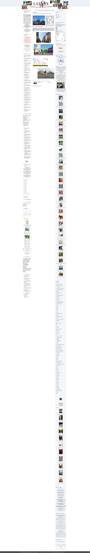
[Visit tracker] (61, 547)
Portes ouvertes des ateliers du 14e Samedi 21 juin (27, 83)
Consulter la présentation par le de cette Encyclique (61, 506)
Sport (57, 380)
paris (24, 271)
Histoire (57, 327)
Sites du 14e (58, 375)
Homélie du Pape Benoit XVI (60, 493)
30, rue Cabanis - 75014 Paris (59, 25)
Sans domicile (58, 365)
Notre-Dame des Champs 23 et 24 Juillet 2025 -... (27, 70)
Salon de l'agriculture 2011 (61, 133)
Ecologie (57, 312)
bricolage (57, 299)
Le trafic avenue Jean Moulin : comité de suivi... (27, 137)
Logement (57, 341)
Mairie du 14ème (58, 345)
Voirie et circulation (59, 390)
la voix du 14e (26, 270)
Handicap (57, 326)
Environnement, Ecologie (59, 319)
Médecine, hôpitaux (59, 347)
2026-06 (25, 182)
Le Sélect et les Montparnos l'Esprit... (27, 68)
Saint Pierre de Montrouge (26, 295)
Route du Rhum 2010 (61, 270)
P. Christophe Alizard (27, 45)
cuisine (57, 306)
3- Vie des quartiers (59, 284)
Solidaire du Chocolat (61, 226)
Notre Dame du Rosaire (27, 287)
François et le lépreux (27, 231)
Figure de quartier (58, 323)
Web (57, 393)
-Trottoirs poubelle (25, 122)
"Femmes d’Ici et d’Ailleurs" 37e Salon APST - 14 (27, 65)
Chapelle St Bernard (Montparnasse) (27, 278)
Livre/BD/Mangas (58, 340)
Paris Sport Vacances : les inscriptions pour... (27, 92)
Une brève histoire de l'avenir (27, 251)
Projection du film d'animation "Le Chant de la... (27, 108)
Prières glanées (27, 244)
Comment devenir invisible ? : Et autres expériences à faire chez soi (27, 226)
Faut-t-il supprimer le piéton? (27, 115)
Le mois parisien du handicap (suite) (27, 77)
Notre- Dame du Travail (59, 351)
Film (56, 324)
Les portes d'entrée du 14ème (61, 207)
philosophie (58, 355)
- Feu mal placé (25, 125)
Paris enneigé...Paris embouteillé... (26, 118)
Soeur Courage (27, 247)
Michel (25, 134)
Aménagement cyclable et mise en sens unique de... (27, 155)
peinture (57, 354)
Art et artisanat (58, 298)
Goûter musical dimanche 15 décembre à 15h (27, 105)
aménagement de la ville (59, 295)
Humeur (57, 330)
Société (57, 376)
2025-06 (25, 186)
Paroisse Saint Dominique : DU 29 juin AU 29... (27, 61)
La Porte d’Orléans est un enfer (27, 145)
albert (25, 142)
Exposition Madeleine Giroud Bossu (61, 164)
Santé (57, 366)
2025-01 (25, 188)
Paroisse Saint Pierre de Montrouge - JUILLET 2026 (27, 56)
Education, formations (59, 313)
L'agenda (56, 31)
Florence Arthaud (60, 100)
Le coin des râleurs (59, 337)
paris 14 (25, 266)
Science (57, 368)
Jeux (57, 334)
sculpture (57, 369)
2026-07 (25, 181)
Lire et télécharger (60, 504)
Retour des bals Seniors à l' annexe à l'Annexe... (27, 140)
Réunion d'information (59, 361)
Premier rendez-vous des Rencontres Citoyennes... (27, 110)
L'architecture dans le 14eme (60, 344)
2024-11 (25, 191)
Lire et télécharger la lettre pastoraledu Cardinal (60, 500)
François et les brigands (27, 239)
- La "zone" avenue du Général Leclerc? (26, 124)
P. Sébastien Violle (27, 46)
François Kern (61, 170)
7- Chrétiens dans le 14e (59, 289)
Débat (57, 309)
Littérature (57, 338)
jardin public (58, 333)
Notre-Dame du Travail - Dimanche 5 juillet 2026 (27, 63)
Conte (57, 305)
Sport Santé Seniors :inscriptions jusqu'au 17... (27, 135)
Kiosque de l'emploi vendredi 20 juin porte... (27, 88)
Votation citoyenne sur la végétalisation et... (27, 97)
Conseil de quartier (59, 303)
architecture (58, 296)
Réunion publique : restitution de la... (27, 72)
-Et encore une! (25, 119)
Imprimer (50, 82)
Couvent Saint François (27, 280)
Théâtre (57, 383)
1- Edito (57, 282)
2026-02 (25, 183)
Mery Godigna (61, 176)
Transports (57, 386)
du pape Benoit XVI (60, 497)
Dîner (57, 310)
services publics (58, 372)
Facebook (40, 82)
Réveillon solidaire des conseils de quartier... (27, 157)
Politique (57, 359)
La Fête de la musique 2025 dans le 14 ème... (27, 80)
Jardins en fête (61, 257)
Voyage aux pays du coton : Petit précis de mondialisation (27, 253)
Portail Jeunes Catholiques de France (27, 290)
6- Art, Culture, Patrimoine (59, 288)
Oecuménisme (58, 352)
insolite (57, 331)
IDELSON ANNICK (27, 156)
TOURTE (25, 136)
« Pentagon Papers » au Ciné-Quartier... (27, 102)
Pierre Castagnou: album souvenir (61, 201)
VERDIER (25, 153)
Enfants (57, 317)
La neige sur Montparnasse (61, 139)
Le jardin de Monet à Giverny (61, 145)
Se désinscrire (59, 16)
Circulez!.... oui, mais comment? (26, 116)
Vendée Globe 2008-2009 (60, 195)
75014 (24, 267)
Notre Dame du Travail (27, 288)
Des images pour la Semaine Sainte (61, 158)
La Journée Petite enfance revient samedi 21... (27, 86)
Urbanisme (57, 387)
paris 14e (25, 263)
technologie (58, 382)
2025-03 (25, 187)
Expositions (58, 320)
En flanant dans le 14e (59, 316)
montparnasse (27, 259)
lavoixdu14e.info (29, 199)
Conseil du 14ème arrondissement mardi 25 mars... (27, 95)
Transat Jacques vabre (61, 232)
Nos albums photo (58, 94)
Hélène (25, 139)
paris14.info (24, 205)
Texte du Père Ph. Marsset (61, 509)
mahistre (25, 130)
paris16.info (24, 204)
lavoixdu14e (26, 260)
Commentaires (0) (35, 82)
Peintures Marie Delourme (61, 189)
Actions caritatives (58, 292)
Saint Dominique (26, 293)
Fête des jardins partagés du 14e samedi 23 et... (27, 143)
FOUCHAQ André (26, 150)
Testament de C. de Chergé (61, 495)
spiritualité (57, 379)
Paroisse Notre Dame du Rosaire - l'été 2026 (27, 58)
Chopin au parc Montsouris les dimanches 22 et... (26, 75)
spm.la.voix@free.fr (26, 274)
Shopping (57, 373)
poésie (57, 358)
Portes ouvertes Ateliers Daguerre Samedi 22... (27, 99)
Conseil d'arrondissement (59, 302)
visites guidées (58, 389)
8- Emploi (57, 291)
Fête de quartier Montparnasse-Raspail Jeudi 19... (27, 90)
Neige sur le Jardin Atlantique (61, 238)
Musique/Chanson (58, 348)
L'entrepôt (25, 264)
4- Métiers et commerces (59, 285)
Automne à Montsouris (61, 276)
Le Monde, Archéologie (26, 203)
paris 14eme (26, 261)
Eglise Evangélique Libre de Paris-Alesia (27, 284)
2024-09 (25, 192)
